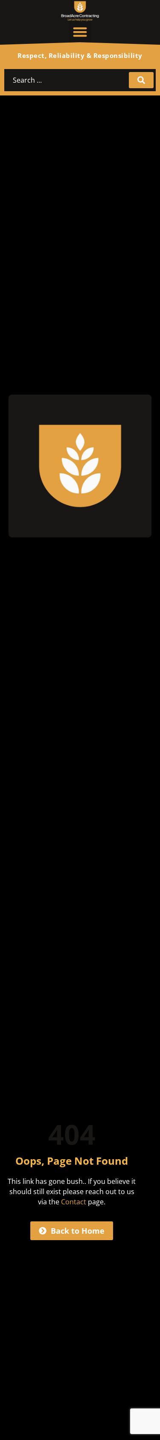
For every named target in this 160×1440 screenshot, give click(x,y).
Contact (73, 1201)
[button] (80, 31)
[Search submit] (141, 80)
